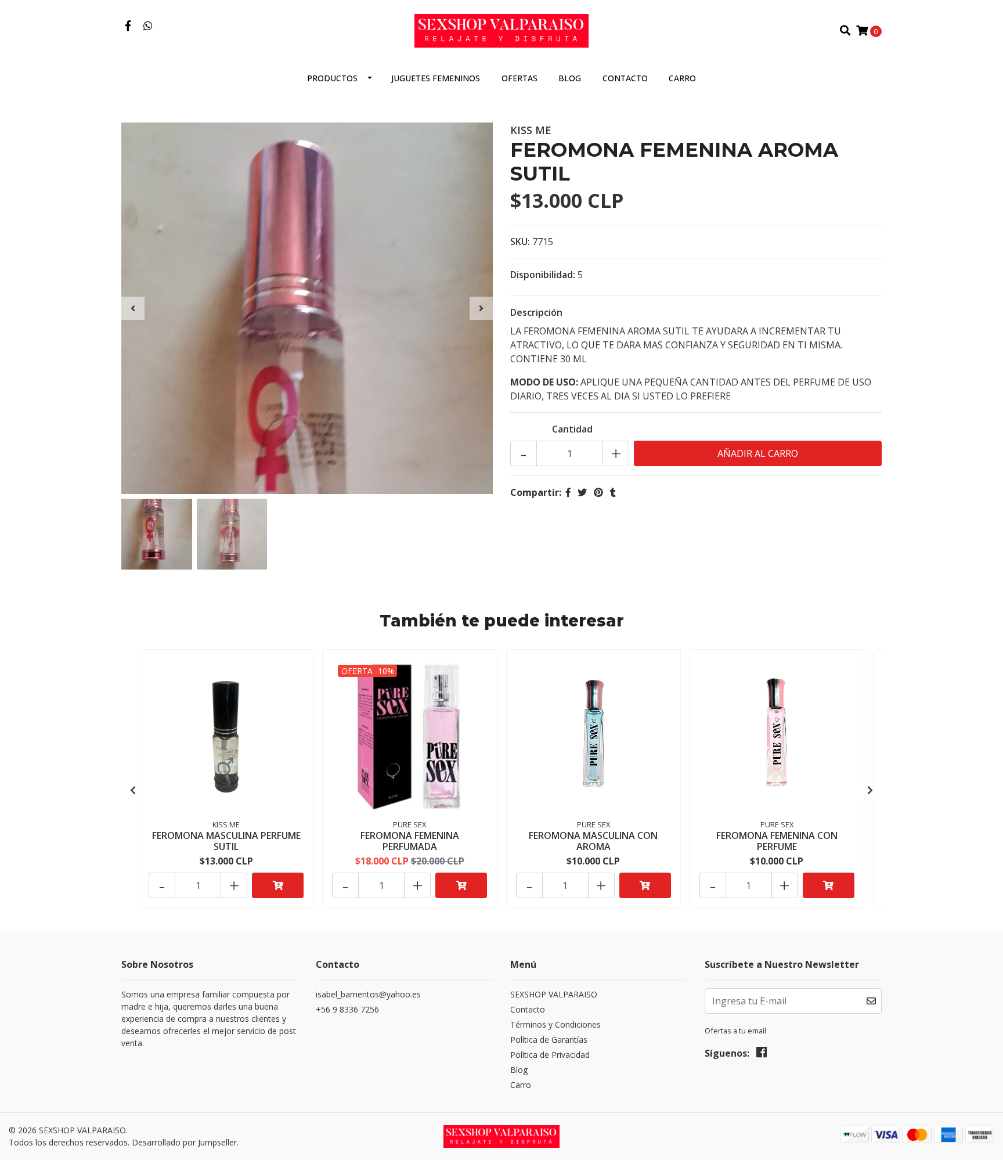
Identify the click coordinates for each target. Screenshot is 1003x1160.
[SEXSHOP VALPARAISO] (501, 29)
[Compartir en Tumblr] (613, 492)
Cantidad (572, 429)
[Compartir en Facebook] (568, 492)
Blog (569, 78)
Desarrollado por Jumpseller (184, 1142)
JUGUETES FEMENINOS (435, 78)
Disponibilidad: (542, 274)
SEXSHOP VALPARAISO (553, 994)
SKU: (520, 241)
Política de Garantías (548, 1039)
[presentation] (133, 308)
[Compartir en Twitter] (582, 492)
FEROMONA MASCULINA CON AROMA (593, 841)
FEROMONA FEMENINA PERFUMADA (409, 841)
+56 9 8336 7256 (347, 1009)
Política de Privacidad (550, 1054)
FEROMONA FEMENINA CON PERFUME (777, 841)
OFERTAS (519, 78)
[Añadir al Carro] (278, 885)
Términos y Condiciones (555, 1024)
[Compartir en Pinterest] (598, 492)
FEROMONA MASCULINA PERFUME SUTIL (226, 841)
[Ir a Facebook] (128, 26)
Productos (332, 78)
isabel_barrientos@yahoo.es (368, 994)
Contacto (625, 78)
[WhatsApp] (148, 26)
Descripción (536, 312)
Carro (682, 78)
